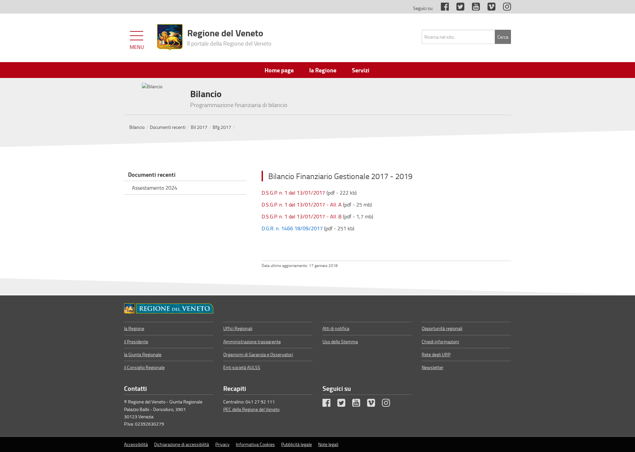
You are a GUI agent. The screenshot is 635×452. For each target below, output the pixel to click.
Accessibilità (136, 444)
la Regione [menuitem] (322, 70)
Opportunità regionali (442, 328)
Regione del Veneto (229, 36)
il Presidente (136, 341)
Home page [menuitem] (279, 70)
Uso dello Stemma (340, 341)
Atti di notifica (335, 328)
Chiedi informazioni (440, 341)
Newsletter (433, 367)
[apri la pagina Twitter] (457, 8)
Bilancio (137, 127)
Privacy (222, 444)
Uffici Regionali (237, 328)
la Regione (134, 328)
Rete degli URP (436, 354)
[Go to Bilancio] (168, 308)
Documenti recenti (168, 127)
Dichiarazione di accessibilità (181, 444)
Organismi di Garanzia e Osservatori (258, 354)
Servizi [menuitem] (360, 70)
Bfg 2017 (222, 127)
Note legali (328, 444)
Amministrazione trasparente (252, 341)
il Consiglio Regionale (144, 367)
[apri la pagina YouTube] (472, 8)
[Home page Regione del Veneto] (170, 37)
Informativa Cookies (255, 444)
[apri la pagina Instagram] (503, 8)
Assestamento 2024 (154, 187)
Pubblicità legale (296, 444)
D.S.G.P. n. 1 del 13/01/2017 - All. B (302, 216)
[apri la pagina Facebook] (441, 8)
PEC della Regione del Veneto (251, 409)
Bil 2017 (199, 127)
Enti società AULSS (241, 367)
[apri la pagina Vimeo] (488, 8)
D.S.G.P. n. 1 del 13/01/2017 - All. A (302, 204)
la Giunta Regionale (142, 354)
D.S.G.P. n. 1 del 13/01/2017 (293, 192)
